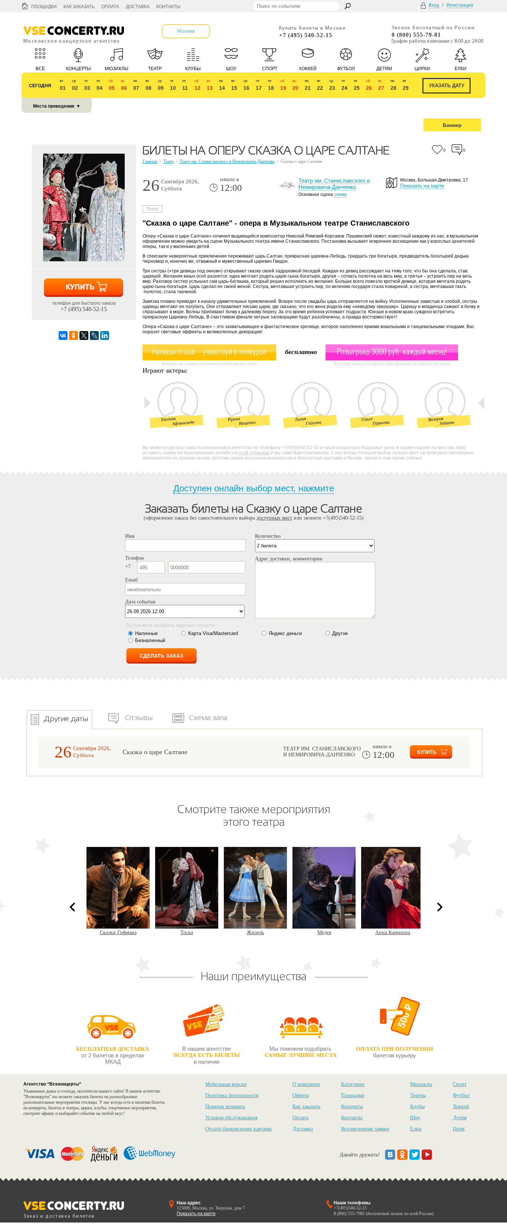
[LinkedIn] (104, 335)
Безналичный (150, 640)
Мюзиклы (421, 1084)
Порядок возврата (225, 1106)
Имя (129, 536)
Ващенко (247, 422)
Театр (168, 161)
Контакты (168, 6)
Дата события (140, 602)
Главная (150, 161)
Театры (418, 1095)
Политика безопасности (232, 1095)
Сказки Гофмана (118, 932)
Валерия (436, 419)
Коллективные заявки (365, 1129)
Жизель (255, 932)
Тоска (186, 932)
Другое (340, 633)
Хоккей (461, 1106)
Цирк (459, 1129)
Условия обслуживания (231, 1117)
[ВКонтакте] (63, 335)
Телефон (134, 558)
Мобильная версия (225, 1084)
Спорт (460, 1084)
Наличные (146, 633)
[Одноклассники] (73, 335)
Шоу (415, 1117)
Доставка (138, 6)
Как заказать (79, 6)
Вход (434, 5)
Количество (268, 536)
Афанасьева (183, 422)
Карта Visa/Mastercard (213, 633)
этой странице (254, 452)
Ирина (234, 419)
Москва (186, 31)
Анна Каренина (392, 932)
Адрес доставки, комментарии (289, 559)
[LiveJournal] (94, 335)
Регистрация (460, 5)
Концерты (352, 1106)
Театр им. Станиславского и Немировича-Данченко (227, 161)
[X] (83, 335)
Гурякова (381, 422)
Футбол (461, 1095)
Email (131, 580)
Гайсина (313, 422)
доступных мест (274, 518)
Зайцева (446, 422)
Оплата (110, 6)
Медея (324, 932)
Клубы (417, 1106)
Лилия (300, 419)
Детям (460, 1117)
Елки (416, 1129)
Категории (352, 1084)
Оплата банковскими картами (238, 1129)
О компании (306, 1084)
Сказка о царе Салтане (154, 752)
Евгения (168, 419)
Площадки (44, 6)
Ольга (367, 419)
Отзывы (139, 717)
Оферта (300, 1095)
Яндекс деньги (285, 633)
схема (340, 194)
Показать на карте (422, 186)
